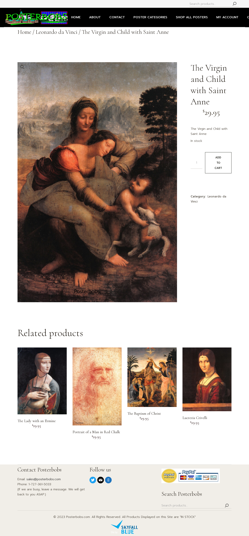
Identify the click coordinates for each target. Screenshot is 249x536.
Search (234, 4)
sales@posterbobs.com (43, 479)
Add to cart (218, 163)
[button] (22, 67)
